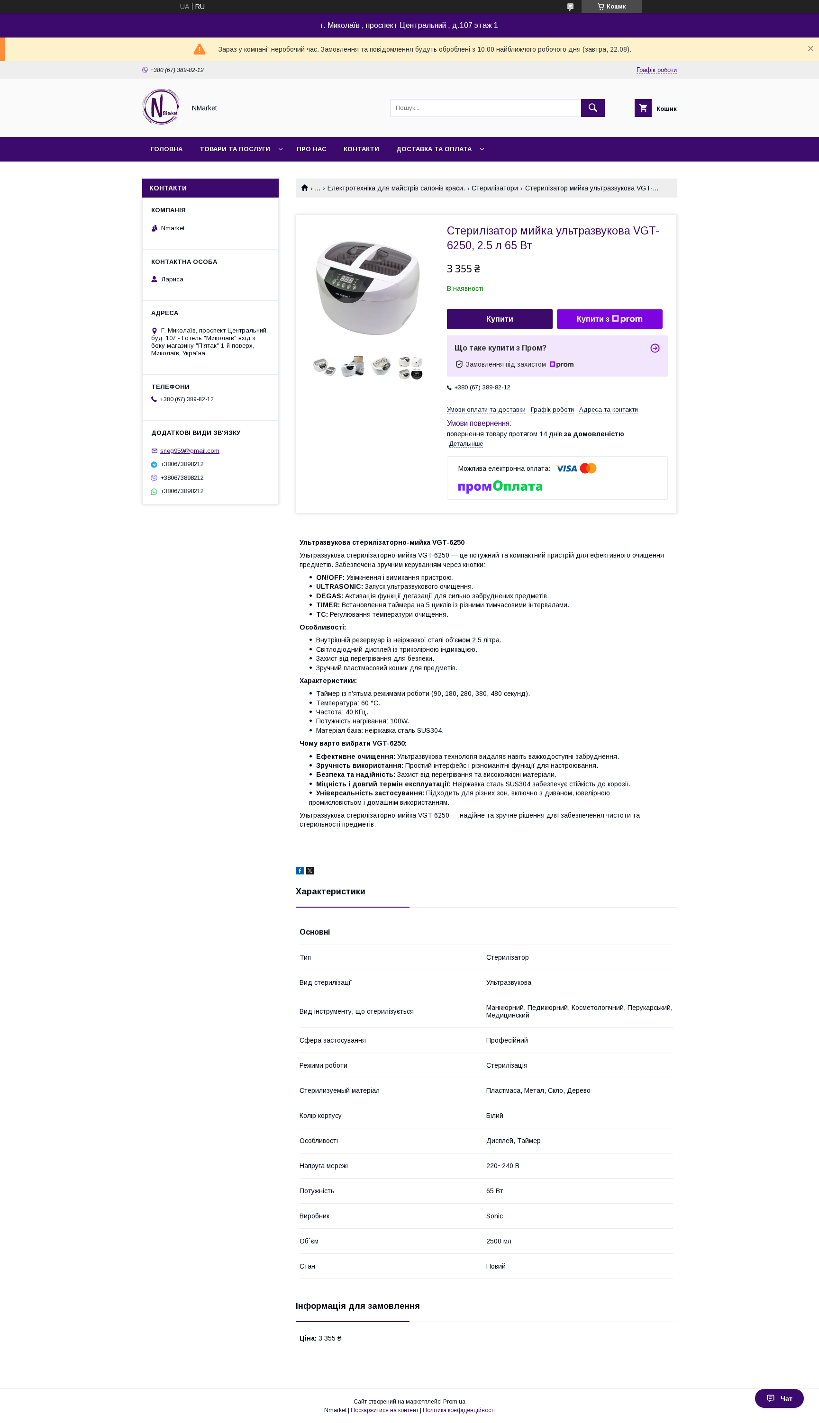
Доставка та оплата (434, 149)
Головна (166, 149)
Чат (786, 1398)
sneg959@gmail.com (189, 450)
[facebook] (300, 872)
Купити (499, 319)
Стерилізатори (495, 188)
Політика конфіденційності (459, 1410)
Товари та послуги (235, 149)
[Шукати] (593, 108)
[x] (310, 872)
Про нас (312, 149)
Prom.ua (454, 1401)
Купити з (593, 319)
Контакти (361, 149)
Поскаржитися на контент (385, 1410)
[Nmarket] (161, 124)
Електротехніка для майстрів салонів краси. (396, 188)
